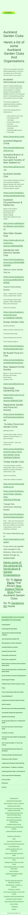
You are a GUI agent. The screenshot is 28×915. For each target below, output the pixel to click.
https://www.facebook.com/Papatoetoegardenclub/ (13, 417)
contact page (9, 558)
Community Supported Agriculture (12, 712)
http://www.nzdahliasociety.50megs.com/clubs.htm (13, 226)
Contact (4, 787)
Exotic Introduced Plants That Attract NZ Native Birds (14, 670)
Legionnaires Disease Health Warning (13, 700)
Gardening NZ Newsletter (9, 629)
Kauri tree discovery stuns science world (12, 727)
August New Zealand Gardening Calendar (11, 634)
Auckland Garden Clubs (9, 651)
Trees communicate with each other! (13, 692)
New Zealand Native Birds (14, 589)
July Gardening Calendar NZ (10, 639)
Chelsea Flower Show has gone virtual (13, 684)
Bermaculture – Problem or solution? (13, 767)
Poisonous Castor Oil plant (10, 759)
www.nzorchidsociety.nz (13, 384)
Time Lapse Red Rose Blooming (11, 775)
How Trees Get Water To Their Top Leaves (12, 744)
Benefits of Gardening (8, 716)
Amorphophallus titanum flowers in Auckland (12, 750)
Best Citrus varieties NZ (9, 659)
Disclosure (5, 783)
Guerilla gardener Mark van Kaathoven (13, 771)
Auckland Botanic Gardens (10, 647)
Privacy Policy (6, 779)
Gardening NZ (6, 624)
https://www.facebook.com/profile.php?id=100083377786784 (13, 315)
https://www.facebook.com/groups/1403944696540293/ (13, 262)
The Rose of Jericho (8, 733)
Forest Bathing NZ (7, 696)
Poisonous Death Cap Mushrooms (12, 755)
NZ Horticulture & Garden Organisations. (14, 675)
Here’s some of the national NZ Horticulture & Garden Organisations (12, 568)
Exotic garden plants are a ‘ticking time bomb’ (13, 721)
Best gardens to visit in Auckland (11, 643)
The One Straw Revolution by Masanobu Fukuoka (14, 738)
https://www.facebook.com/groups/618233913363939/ (13, 280)
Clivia (3, 688)
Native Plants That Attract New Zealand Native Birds (14, 664)
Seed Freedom (6, 704)
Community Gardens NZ (9, 655)
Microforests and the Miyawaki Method (13, 708)
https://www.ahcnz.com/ (13, 136)
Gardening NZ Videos (8, 679)
